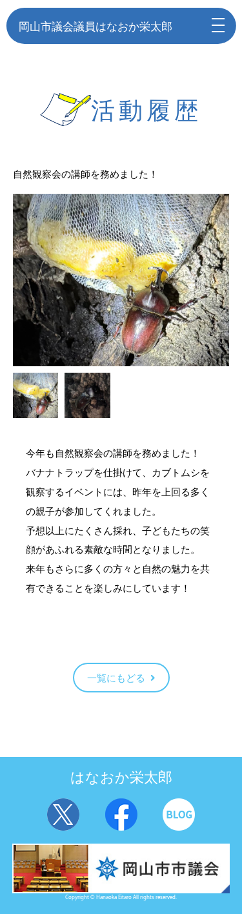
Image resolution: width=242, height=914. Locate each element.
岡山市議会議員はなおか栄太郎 (95, 26)
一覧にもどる (116, 677)
